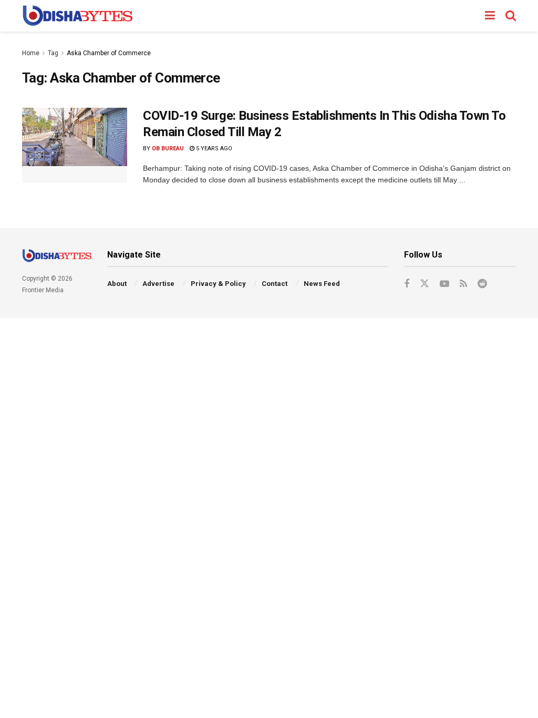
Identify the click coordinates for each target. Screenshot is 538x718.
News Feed (322, 284)
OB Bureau (168, 148)
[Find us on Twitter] (424, 284)
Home (30, 53)
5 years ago (213, 148)
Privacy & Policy (218, 284)
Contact (274, 284)
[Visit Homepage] (77, 15)
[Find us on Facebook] (406, 284)
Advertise (158, 284)
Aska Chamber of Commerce (109, 53)
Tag (53, 53)
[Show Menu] (490, 16)
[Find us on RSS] (463, 284)
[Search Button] (510, 16)
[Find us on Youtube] (444, 284)
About (117, 284)
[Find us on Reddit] (482, 284)
